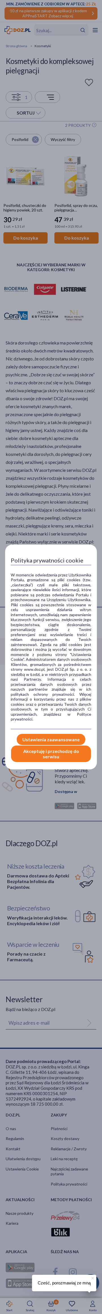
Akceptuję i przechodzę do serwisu (51, 753)
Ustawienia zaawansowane (51, 739)
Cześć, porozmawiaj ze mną (64, 1282)
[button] (92, 1277)
